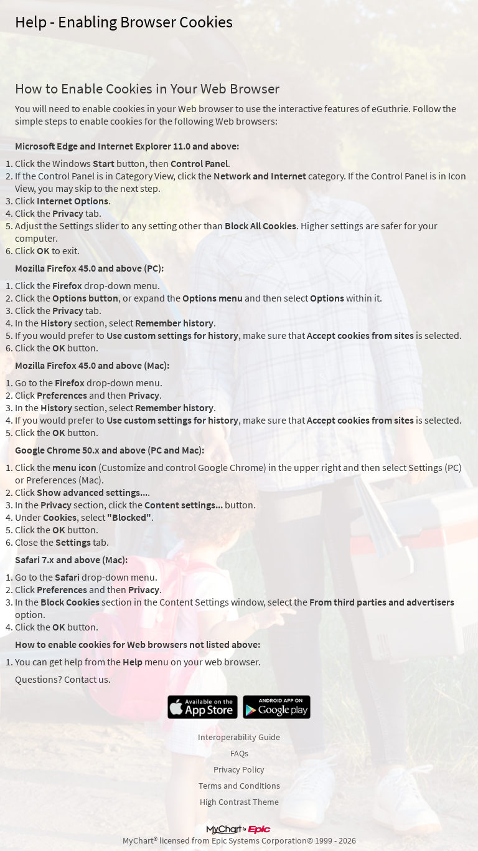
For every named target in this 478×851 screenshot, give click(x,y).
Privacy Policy (239, 769)
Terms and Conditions (239, 785)
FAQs (239, 753)
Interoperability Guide (239, 737)
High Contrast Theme (239, 801)
